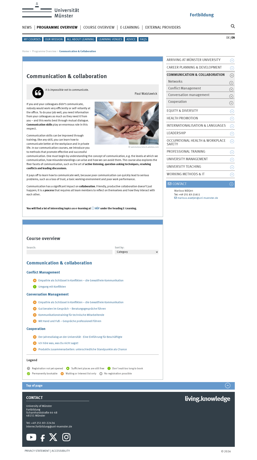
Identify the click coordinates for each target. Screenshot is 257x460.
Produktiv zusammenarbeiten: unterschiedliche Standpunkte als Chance (82, 349)
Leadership (176, 133)
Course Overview (98, 28)
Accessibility (61, 450)
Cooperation (177, 102)
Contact (179, 184)
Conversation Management (48, 294)
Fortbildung (202, 15)
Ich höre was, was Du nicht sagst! (58, 343)
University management (187, 159)
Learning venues (110, 39)
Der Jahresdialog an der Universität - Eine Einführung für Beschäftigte (80, 337)
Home (25, 51)
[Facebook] (42, 438)
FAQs (143, 39)
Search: (31, 247)
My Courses (32, 39)
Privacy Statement (37, 450)
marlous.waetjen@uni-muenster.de (198, 198)
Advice (131, 39)
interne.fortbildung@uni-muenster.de (49, 426)
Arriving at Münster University (194, 60)
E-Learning (129, 28)
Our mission (54, 39)
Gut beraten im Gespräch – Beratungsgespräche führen (72, 308)
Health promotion (182, 118)
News (27, 28)
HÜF (97, 208)
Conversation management (188, 95)
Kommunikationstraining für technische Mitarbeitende (71, 315)
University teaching (184, 166)
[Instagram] (66, 438)
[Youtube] (31, 438)
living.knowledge (207, 399)
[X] (53, 438)
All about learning (80, 39)
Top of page (34, 385)
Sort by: (119, 247)
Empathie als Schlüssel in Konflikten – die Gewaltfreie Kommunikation (80, 280)
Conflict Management (184, 88)
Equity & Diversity (182, 111)
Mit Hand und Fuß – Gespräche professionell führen (69, 321)
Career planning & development (194, 67)
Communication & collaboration (59, 263)
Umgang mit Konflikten (52, 286)
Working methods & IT (186, 174)
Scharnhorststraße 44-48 (41, 412)
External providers (163, 28)
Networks (175, 81)
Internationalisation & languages (196, 125)
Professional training (186, 151)
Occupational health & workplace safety (196, 142)
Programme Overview (44, 51)
